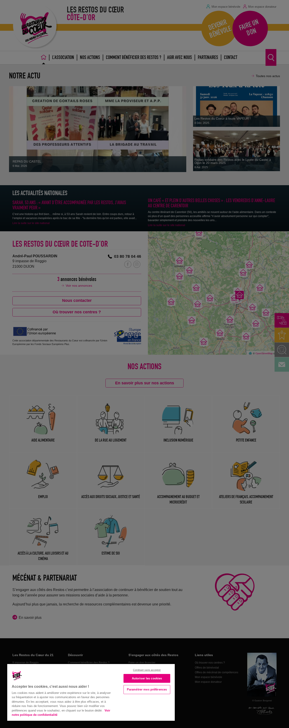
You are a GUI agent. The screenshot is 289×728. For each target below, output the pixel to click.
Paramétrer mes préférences (147, 689)
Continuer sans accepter (147, 670)
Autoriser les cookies (147, 678)
